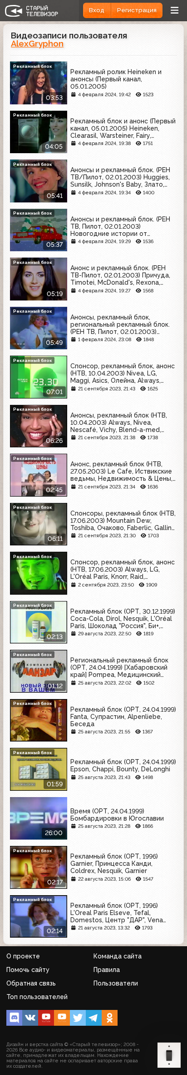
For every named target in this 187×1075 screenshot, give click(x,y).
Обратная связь (31, 983)
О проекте (23, 956)
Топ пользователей (37, 996)
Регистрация (137, 10)
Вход (96, 10)
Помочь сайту (27, 969)
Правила (107, 969)
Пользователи (116, 983)
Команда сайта (118, 956)
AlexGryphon (37, 43)
